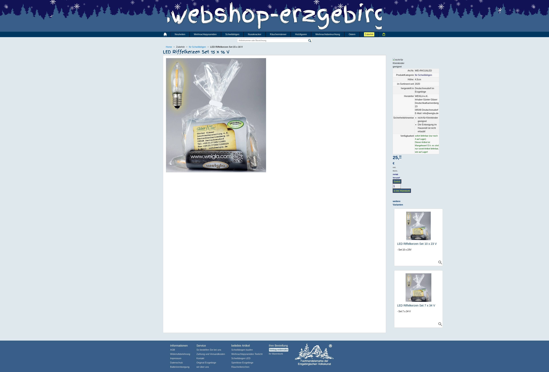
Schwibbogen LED (240, 358)
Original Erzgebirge (206, 362)
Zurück (397, 181)
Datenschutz (176, 362)
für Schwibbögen (197, 47)
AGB (172, 350)
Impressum (175, 358)
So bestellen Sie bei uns (208, 350)
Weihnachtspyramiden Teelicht (246, 354)
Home (169, 47)
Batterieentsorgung (179, 367)
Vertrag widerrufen (278, 349)
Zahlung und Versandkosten (210, 354)
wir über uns (202, 367)
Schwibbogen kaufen (242, 350)
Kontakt (200, 358)
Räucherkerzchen (240, 367)
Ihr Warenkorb (276, 354)
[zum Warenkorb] (384, 34)
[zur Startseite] (165, 34)
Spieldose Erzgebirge (242, 362)
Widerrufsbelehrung (180, 354)
